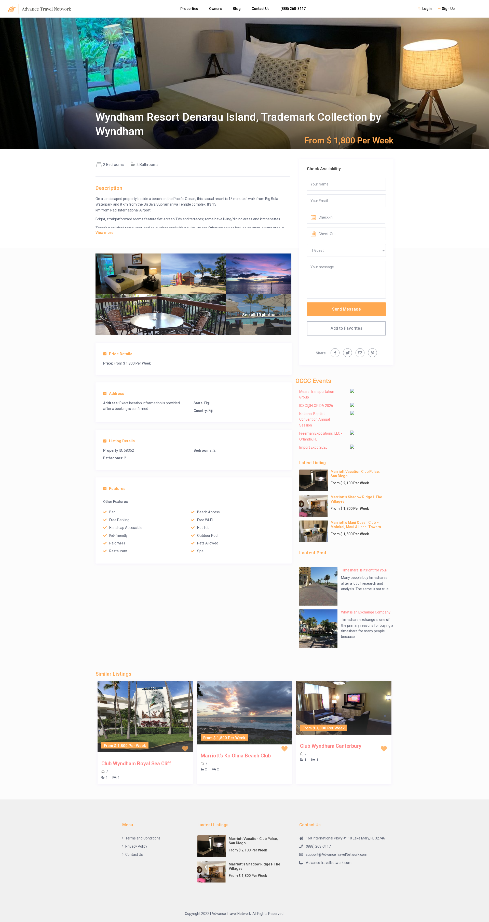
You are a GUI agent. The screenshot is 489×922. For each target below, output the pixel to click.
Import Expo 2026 (313, 447)
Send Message (346, 309)
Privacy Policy (136, 846)
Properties (189, 9)
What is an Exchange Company (365, 612)
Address (116, 393)
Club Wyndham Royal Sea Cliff (136, 763)
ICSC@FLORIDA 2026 (316, 406)
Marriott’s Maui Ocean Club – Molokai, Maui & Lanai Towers (356, 524)
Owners (215, 9)
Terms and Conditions (142, 838)
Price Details (120, 354)
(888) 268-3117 (293, 9)
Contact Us (260, 9)
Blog (237, 9)
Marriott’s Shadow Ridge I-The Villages (356, 499)
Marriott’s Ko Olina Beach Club (236, 756)
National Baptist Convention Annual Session (314, 419)
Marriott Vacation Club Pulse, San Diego (355, 474)
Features (117, 488)
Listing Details (122, 441)
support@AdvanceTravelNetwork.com (336, 854)
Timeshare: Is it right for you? (364, 570)
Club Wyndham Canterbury (330, 746)
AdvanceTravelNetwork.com (328, 863)
